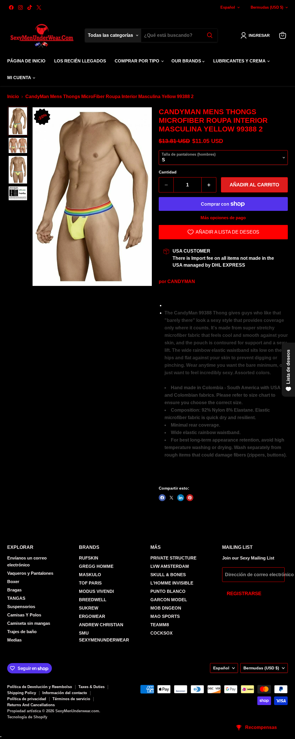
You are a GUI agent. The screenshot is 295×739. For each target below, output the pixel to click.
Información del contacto (64, 693)
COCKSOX (161, 633)
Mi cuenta (19, 77)
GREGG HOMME (96, 566)
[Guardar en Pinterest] (189, 497)
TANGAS (16, 598)
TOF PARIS (90, 582)
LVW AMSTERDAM (169, 566)
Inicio (13, 96)
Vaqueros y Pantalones (30, 573)
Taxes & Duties (91, 687)
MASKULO (90, 574)
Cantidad (168, 172)
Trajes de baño (22, 631)
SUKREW (88, 608)
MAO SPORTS (165, 616)
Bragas (14, 589)
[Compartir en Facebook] (162, 497)
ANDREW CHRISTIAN (101, 624)
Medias (14, 639)
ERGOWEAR (92, 616)
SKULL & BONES (168, 574)
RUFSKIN (88, 557)
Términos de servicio (71, 699)
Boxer (13, 581)
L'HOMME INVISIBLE (171, 582)
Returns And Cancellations (31, 705)
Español (227, 7)
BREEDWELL (92, 599)
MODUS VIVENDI (96, 591)
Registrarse (244, 593)
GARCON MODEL (168, 599)
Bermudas (267, 7)
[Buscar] (210, 35)
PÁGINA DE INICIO (26, 60)
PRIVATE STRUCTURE (173, 557)
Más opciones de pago (223, 217)
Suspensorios (21, 606)
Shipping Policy (21, 693)
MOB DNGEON (165, 608)
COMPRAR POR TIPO (137, 60)
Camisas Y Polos (24, 614)
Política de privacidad (26, 699)
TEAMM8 (159, 624)
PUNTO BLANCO (168, 591)
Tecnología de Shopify (27, 717)
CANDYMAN (181, 281)
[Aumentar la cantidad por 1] (209, 185)
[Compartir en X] (171, 497)
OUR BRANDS (186, 60)
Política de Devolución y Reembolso (39, 687)
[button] (256, 35)
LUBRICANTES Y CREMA (239, 60)
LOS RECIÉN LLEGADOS (80, 60)
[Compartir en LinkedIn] (180, 497)
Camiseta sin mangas (28, 623)
